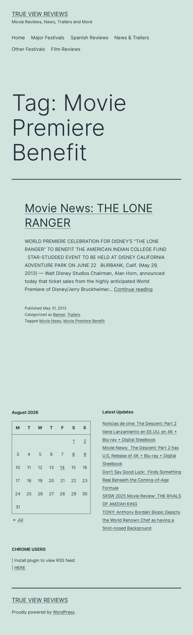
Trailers (73, 314)
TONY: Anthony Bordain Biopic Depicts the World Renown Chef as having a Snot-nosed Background (141, 520)
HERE (19, 567)
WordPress (63, 612)
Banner (59, 314)
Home (18, 37)
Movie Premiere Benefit (84, 320)
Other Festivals (28, 49)
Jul (20, 519)
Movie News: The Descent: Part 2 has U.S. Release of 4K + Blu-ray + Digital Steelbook (140, 455)
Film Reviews (65, 49)
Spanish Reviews (89, 37)
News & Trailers (131, 37)
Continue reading (133, 289)
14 (62, 467)
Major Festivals (47, 37)
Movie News (50, 320)
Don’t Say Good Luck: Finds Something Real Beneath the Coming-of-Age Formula (141, 479)
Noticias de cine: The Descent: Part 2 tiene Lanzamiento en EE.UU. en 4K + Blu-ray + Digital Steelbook (139, 431)
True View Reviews (40, 14)
